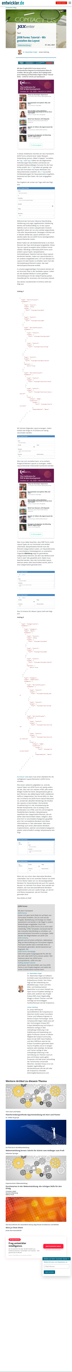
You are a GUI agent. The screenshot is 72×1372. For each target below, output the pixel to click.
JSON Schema (23, 938)
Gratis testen (61, 3)
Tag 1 (21, 160)
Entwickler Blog (11, 8)
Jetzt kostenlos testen (53, 1246)
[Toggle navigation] (13, 3)
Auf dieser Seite (23, 777)
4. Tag (43, 172)
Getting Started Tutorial (26, 963)
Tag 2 (29, 160)
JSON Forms (22, 913)
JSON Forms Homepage (26, 951)
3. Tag (33, 167)
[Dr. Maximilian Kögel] (20, 52)
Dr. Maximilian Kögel (30, 52)
